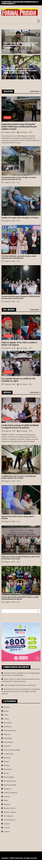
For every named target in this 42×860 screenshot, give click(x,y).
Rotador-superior (10, 812)
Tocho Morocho (9, 820)
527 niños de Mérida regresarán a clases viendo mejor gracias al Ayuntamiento (18, 257)
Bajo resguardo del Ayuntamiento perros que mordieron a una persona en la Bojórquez (20, 45)
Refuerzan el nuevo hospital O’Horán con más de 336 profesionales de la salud (20, 558)
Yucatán (7, 117)
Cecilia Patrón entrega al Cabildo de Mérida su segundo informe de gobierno (20, 2)
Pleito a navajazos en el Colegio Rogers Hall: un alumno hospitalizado (20, 674)
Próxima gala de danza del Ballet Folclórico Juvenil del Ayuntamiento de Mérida (20, 598)
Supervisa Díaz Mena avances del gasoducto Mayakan (17, 517)
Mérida (7, 419)
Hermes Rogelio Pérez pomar (15, 685)
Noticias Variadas (10, 785)
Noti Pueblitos (9, 777)
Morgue (7, 765)
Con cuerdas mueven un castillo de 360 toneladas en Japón (18, 379)
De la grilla (7, 723)
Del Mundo (8, 336)
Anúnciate (32, 685)
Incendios (7, 746)
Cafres (6, 715)
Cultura (6, 719)
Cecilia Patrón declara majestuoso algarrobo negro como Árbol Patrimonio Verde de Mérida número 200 (20, 70)
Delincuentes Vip (10, 730)
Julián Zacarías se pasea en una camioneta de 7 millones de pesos (20, 680)
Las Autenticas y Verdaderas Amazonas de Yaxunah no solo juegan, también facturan (20, 691)
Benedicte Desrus (10, 689)
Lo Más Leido (8, 754)
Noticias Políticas (10, 781)
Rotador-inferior (10, 808)
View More (34, 91)
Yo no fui (7, 828)
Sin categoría (8, 816)
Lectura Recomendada (12, 750)
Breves (6, 711)
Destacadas (8, 738)
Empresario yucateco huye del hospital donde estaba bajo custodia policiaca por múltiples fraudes (19, 126)
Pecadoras (7, 789)
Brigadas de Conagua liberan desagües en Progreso (20, 218)
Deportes (7, 734)
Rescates (7, 804)
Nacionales (8, 769)
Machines (7, 758)
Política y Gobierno (10, 793)
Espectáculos (8, 742)
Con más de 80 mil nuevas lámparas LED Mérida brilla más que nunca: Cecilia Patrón (20, 297)
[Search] (38, 611)
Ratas (6, 800)
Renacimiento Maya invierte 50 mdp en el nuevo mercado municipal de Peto (18, 178)
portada (6, 796)
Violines (6, 824)
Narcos (6, 773)
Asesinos (7, 707)
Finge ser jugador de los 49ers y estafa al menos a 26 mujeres (19, 343)
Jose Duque (25, 51)
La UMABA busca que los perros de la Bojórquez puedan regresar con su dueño (18, 477)
